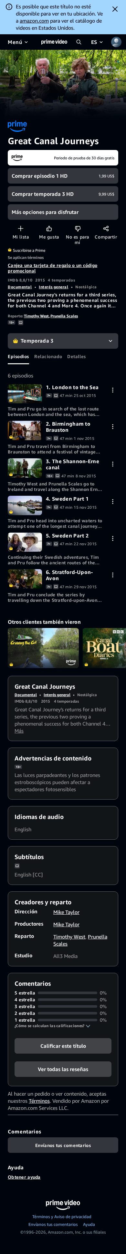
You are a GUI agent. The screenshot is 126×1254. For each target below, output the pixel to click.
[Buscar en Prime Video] (79, 42)
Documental (20, 286)
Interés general (53, 286)
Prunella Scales (64, 316)
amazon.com (34, 20)
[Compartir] (105, 228)
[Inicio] (54, 42)
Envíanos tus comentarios (53, 1224)
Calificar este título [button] (63, 1046)
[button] (52, 1026)
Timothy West (36, 316)
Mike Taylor (66, 912)
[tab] (18, 356)
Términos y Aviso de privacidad (61, 1216)
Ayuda (89, 1224)
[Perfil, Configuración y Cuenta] (116, 42)
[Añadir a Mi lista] (20, 228)
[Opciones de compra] (112, 390)
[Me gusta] (49, 228)
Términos (39, 1101)
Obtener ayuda (24, 1177)
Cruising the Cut (43, 648)
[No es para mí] (77, 228)
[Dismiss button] (115, 9)
